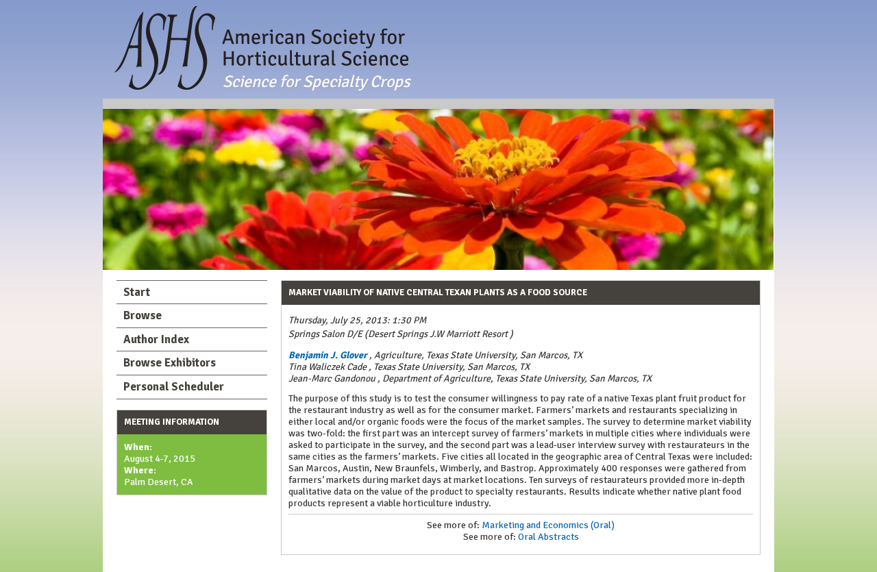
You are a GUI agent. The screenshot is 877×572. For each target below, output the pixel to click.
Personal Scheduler (173, 387)
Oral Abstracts (548, 537)
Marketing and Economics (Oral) (548, 525)
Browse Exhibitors (169, 363)
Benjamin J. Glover (327, 355)
